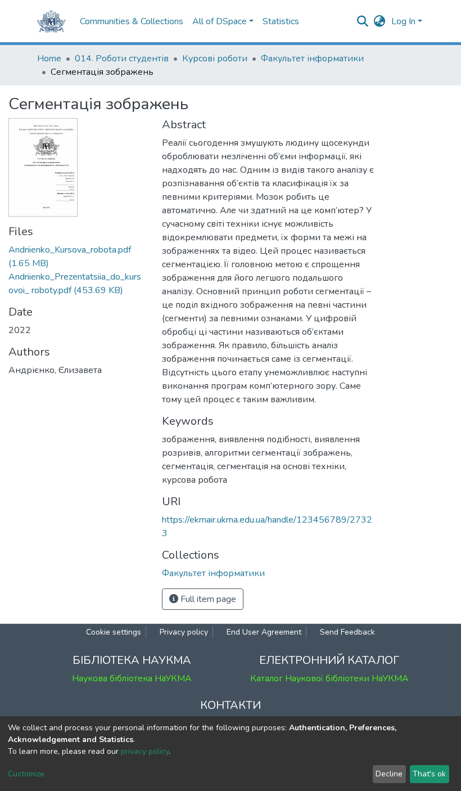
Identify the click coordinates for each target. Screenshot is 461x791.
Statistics (281, 21)
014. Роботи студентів (122, 58)
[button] (379, 21)
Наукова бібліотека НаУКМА (132, 678)
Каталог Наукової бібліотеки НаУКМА (329, 678)
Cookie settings (113, 632)
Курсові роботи (214, 58)
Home (49, 58)
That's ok (429, 773)
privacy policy (145, 751)
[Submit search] (362, 21)
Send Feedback (347, 632)
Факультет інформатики (312, 58)
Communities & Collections (131, 21)
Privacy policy (184, 632)
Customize (26, 773)
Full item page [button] (207, 599)
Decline (389, 773)
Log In (403, 21)
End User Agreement (264, 632)
